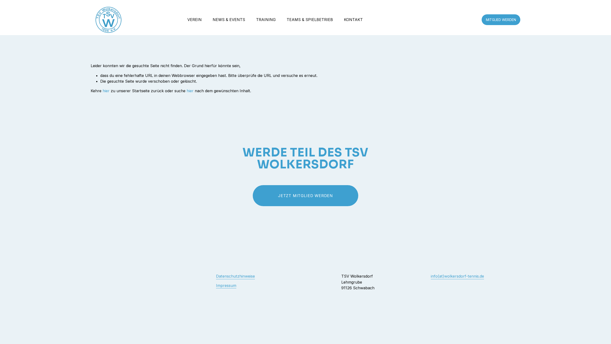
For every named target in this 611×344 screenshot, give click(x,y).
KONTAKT (353, 19)
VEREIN (194, 19)
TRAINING (266, 19)
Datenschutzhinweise (235, 276)
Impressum (226, 285)
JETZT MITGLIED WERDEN (305, 195)
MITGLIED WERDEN (501, 20)
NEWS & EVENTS (229, 19)
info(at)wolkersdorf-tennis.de (457, 276)
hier (106, 90)
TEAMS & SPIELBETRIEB (310, 19)
